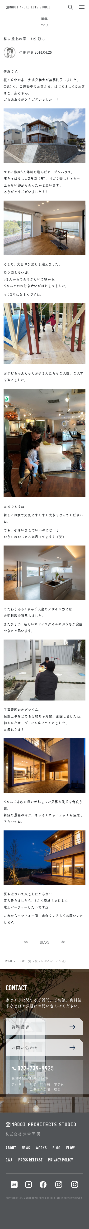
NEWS (26, 1148)
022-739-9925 (36, 1069)
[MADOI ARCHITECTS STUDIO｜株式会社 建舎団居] (28, 6)
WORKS (41, 1148)
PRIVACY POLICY (60, 1160)
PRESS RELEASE (30, 1160)
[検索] (70, 7)
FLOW (70, 1148)
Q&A (9, 1160)
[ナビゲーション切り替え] (82, 7)
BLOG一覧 (24, 961)
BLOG (44, 942)
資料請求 (20, 1027)
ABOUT (11, 1148)
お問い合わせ (25, 1047)
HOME (8, 961)
